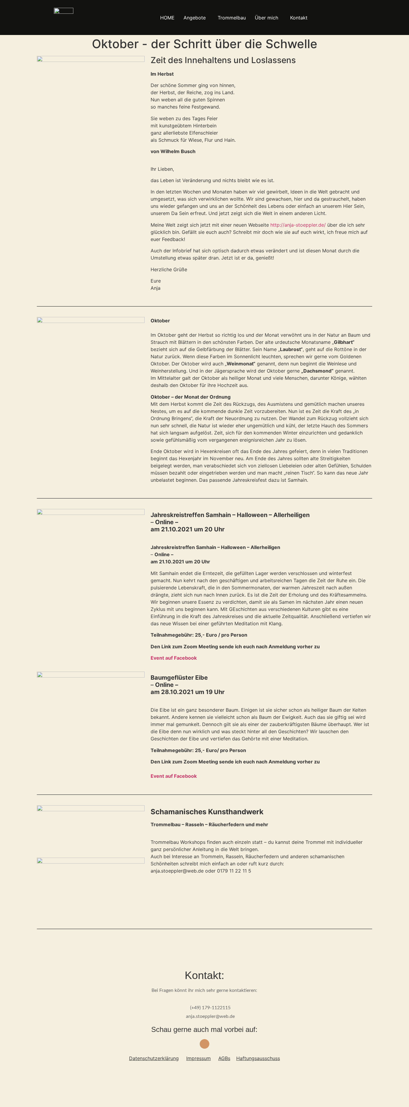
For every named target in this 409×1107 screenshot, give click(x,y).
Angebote (195, 18)
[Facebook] (204, 1044)
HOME (167, 18)
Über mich (266, 18)
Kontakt (298, 18)
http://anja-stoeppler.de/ (298, 225)
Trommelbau (232, 18)
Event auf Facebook (174, 776)
